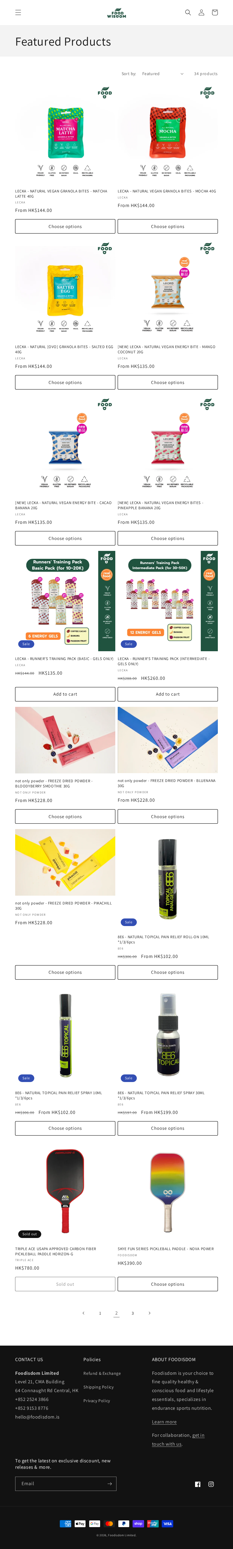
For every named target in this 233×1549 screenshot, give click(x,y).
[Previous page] (83, 1313)
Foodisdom (116, 1535)
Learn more (164, 1422)
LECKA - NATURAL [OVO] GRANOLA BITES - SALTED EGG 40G (64, 349)
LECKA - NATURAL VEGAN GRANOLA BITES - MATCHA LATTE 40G (61, 194)
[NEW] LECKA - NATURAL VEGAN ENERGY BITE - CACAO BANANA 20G (63, 505)
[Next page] (149, 1313)
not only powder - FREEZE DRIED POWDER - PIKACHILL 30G (63, 906)
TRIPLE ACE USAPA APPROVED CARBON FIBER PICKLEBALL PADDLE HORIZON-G (55, 1251)
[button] (18, 12)
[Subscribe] (109, 1484)
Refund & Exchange (102, 1373)
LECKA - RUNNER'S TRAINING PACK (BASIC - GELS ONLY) (64, 658)
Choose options (65, 226)
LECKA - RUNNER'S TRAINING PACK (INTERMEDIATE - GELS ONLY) (164, 661)
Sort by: (129, 73)
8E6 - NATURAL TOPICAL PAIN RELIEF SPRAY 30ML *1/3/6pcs (161, 1096)
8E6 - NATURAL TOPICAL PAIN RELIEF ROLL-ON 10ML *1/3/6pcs (163, 940)
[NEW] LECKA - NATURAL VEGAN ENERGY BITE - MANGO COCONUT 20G (166, 349)
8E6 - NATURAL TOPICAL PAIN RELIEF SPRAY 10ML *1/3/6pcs (58, 1096)
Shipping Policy (98, 1387)
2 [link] (116, 1313)
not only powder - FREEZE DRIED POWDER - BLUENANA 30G (167, 783)
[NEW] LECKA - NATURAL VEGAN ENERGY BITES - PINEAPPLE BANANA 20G (160, 505)
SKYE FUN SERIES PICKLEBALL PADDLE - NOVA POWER (166, 1248)
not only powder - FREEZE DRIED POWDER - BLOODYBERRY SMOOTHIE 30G (54, 784)
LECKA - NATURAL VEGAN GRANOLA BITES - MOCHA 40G (167, 191)
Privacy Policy (96, 1400)
